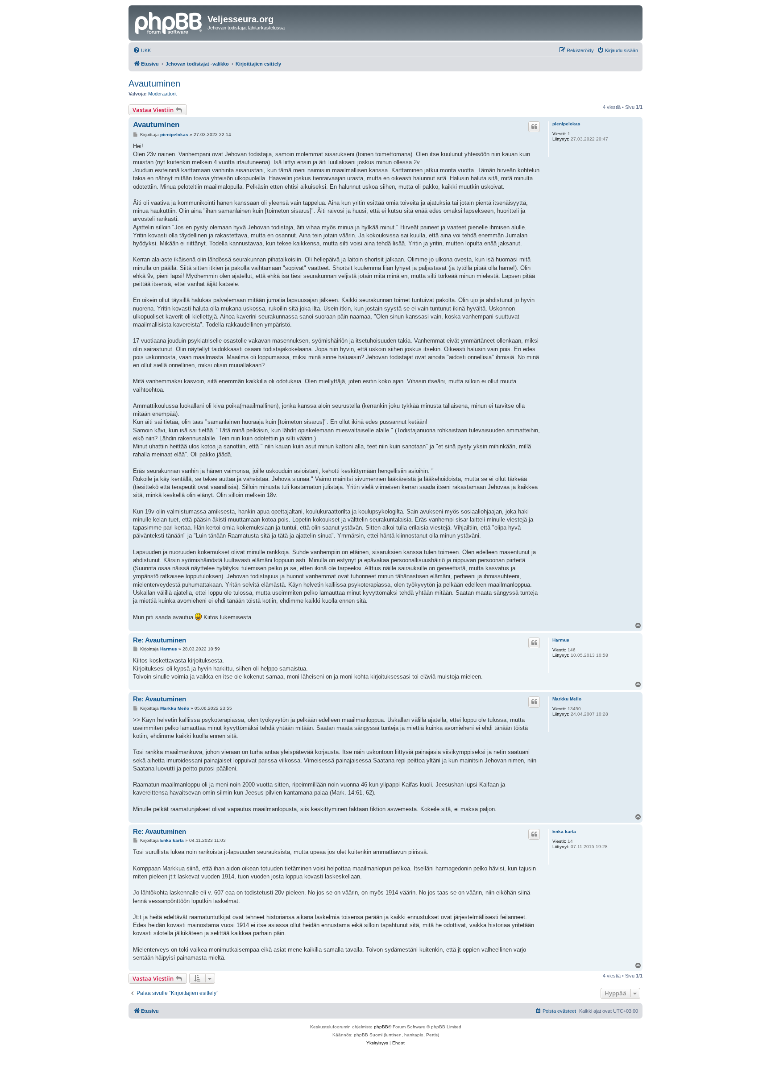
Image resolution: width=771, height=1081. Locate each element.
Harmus (560, 640)
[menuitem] (142, 50)
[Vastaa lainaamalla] (534, 126)
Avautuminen (154, 83)
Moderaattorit (162, 93)
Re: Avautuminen (159, 640)
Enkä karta (564, 831)
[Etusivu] (169, 22)
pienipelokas (566, 123)
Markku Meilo (566, 698)
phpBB (381, 1026)
